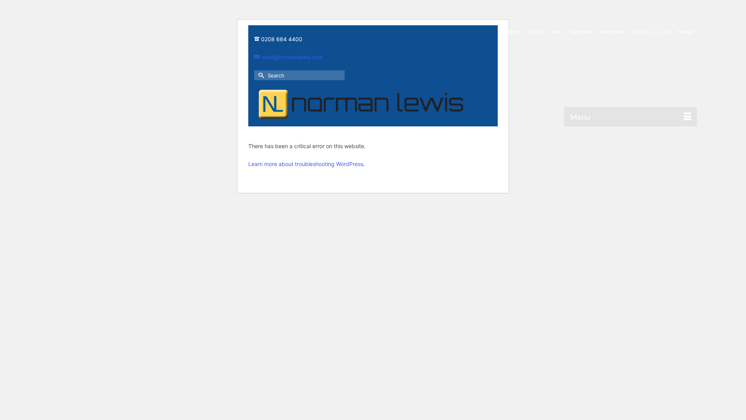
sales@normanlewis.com (291, 57)
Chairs (515, 32)
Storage (685, 32)
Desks (536, 32)
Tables (556, 32)
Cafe (664, 32)
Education (641, 32)
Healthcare (611, 32)
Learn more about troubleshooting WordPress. (306, 164)
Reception (581, 32)
